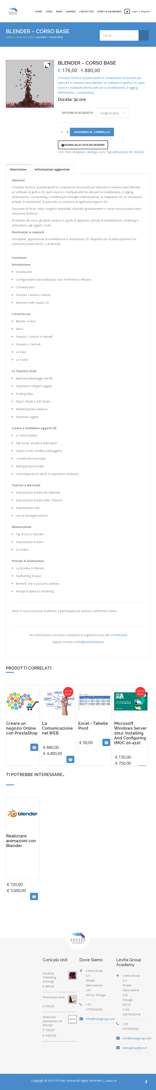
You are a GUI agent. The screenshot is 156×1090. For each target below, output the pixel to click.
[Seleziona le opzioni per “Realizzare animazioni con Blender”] (18, 896)
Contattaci (86, 11)
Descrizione (18, 169)
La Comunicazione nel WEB (59, 732)
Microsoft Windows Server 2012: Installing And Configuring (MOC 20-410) (130, 728)
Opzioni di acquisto (77, 113)
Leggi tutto (18, 759)
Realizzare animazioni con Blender (22, 869)
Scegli (54, 759)
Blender (139, 152)
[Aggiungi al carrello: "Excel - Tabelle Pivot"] (90, 759)
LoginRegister (141, 11)
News (59, 11)
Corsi (49, 11)
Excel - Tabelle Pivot (94, 740)
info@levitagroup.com (100, 1019)
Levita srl (111, 1081)
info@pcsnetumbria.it (90, 642)
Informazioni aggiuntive (52, 169)
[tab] (18, 169)
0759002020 (119, 635)
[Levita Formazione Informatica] (13, 11)
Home (38, 11)
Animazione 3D (123, 152)
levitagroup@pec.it (135, 1048)
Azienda (71, 11)
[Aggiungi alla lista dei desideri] (27, 759)
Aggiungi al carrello (92, 132)
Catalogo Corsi (24, 37)
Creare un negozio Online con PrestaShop (23, 746)
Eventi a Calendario (110, 11)
